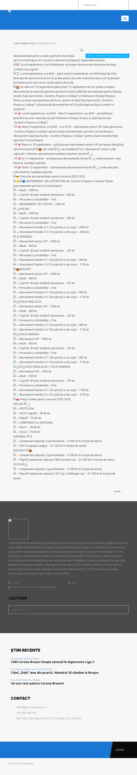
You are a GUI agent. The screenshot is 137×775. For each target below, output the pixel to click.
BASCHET (91, 56)
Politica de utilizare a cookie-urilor (34, 587)
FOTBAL (35, 658)
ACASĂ (15, 583)
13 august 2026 (19, 680)
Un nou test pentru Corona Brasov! (37, 683)
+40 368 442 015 (26, 713)
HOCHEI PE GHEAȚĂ (112, 56)
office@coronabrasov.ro (31, 707)
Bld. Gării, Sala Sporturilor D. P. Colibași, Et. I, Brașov (48, 718)
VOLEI (124, 56)
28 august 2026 (19, 658)
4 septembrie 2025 (23, 43)
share (117, 491)
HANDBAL (99, 56)
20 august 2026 (20, 669)
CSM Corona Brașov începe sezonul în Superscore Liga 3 (52, 662)
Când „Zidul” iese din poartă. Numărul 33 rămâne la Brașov (55, 673)
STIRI (74, 583)
